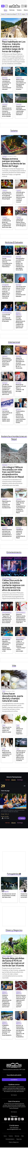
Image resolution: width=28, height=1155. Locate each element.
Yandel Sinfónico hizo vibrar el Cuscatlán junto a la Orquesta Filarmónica (7, 262)
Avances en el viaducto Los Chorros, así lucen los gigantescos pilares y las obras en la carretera (6, 292)
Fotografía (5, 284)
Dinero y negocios (18, 313)
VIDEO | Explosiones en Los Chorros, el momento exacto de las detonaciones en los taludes (7, 111)
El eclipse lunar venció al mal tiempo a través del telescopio (9, 895)
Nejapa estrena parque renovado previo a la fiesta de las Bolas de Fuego (14, 162)
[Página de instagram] (12, 1120)
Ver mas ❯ (14, 1095)
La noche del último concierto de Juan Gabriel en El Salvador (6, 318)
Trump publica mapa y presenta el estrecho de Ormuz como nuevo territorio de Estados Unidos (21, 416)
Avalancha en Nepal (11, 14)
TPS (19, 14)
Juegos (23, 14)
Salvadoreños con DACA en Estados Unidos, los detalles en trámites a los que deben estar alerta (20, 264)
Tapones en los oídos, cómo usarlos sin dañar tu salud (6, 729)
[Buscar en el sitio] (6, 6)
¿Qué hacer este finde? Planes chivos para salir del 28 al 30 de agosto (21, 222)
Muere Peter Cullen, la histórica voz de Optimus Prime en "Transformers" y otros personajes (21, 645)
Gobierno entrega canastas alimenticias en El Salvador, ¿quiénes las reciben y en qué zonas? (20, 321)
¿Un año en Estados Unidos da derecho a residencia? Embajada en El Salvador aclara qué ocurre (7, 389)
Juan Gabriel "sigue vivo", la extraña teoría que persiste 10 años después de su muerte (7, 618)
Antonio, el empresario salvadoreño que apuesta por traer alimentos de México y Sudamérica (20, 1031)
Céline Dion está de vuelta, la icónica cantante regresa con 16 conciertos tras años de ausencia (13, 585)
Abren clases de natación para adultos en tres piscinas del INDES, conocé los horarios (21, 84)
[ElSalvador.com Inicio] (14, 6)
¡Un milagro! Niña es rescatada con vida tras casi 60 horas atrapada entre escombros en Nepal (13, 472)
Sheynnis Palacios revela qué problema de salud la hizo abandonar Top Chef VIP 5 (21, 618)
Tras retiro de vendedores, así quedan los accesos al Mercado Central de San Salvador (6, 84)
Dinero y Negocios (14, 1142)
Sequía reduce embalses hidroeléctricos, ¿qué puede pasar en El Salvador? (21, 110)
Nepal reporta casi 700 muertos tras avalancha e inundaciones (6, 504)
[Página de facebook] (5, 1120)
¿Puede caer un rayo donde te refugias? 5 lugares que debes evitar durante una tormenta (21, 755)
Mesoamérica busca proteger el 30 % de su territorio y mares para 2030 (7, 362)
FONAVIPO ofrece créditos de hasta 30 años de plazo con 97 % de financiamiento (6, 1030)
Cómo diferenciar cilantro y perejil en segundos (19, 730)
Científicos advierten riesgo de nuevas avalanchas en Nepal (20, 534)
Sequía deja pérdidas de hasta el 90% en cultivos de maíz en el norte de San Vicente (13, 962)
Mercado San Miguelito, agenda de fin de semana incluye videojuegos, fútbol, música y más (6, 645)
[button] (25, 890)
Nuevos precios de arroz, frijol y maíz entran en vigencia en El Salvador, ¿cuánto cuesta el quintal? (21, 1001)
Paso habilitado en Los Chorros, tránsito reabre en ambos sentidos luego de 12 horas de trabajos (13, 46)
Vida (4, 691)
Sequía (3, 14)
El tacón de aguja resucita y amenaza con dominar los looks (6, 754)
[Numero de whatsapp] (15, 1120)
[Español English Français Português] (25, 6)
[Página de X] (9, 1120)
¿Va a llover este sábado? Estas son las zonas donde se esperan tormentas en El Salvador (21, 291)
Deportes (19, 77)
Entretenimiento (7, 256)
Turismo (19, 10)
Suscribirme (14, 1079)
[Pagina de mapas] (22, 6)
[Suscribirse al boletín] (3, 6)
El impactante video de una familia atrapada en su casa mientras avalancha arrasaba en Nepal (20, 506)
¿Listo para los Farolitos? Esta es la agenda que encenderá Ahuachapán (7, 195)
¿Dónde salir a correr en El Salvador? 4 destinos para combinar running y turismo (20, 197)
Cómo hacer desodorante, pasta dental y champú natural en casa (12, 697)
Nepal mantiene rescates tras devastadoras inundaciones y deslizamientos (7, 533)
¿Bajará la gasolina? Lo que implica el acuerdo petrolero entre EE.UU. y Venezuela (20, 363)
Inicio (5, 10)
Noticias (11, 10)
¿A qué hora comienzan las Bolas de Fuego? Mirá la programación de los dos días (6, 223)
